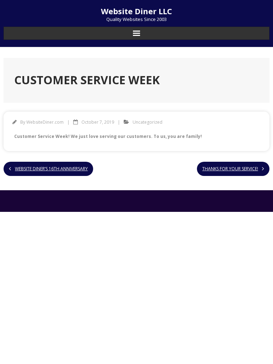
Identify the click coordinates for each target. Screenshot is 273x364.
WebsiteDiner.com (45, 122)
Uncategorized (147, 122)
